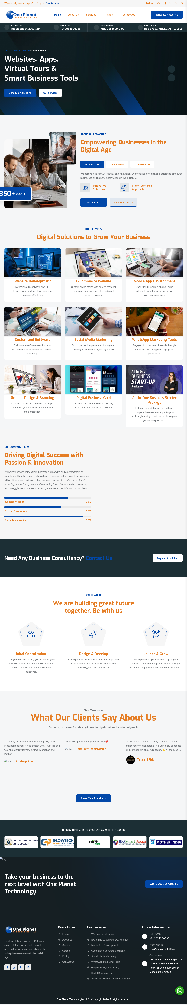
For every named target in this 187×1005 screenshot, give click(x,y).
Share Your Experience (93, 798)
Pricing (65, 956)
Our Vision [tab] (117, 164)
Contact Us (128, 14)
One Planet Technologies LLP (73, 999)
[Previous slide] (171, 77)
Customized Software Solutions (108, 950)
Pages (109, 14)
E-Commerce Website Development (110, 939)
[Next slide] (171, 69)
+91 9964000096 (70, 28)
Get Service (53, 3)
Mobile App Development (154, 281)
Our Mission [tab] (142, 164)
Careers (66, 950)
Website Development (32, 281)
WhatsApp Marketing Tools (154, 339)
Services (91, 14)
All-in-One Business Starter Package (154, 400)
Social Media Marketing (94, 339)
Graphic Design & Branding (32, 397)
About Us (73, 14)
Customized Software (32, 339)
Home (57, 14)
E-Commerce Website (93, 281)
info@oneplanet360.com (25, 28)
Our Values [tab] (92, 164)
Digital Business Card (93, 397)
